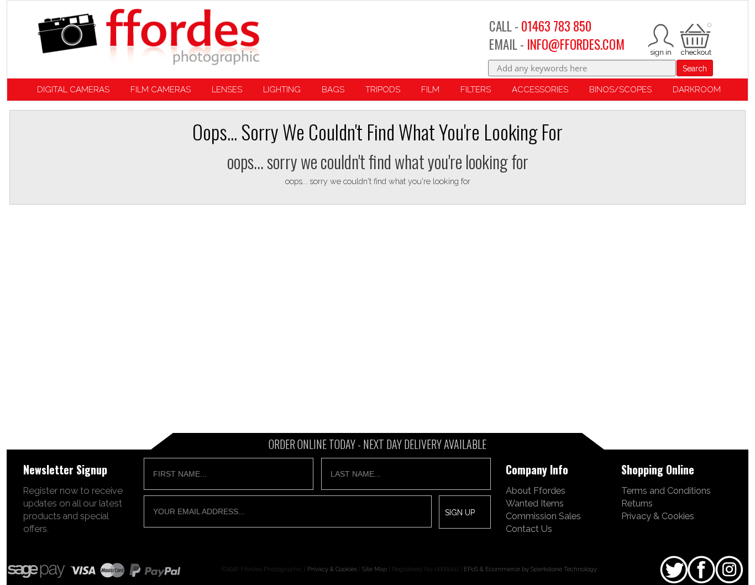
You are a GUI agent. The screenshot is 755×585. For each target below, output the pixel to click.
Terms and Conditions (666, 490)
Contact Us (529, 528)
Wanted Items (535, 503)
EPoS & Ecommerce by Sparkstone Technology (530, 569)
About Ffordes (535, 490)
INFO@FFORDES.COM (576, 44)
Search (695, 68)
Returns (637, 503)
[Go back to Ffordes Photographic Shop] (148, 38)
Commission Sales (543, 515)
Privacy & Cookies (657, 515)
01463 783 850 (556, 26)
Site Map (374, 569)
